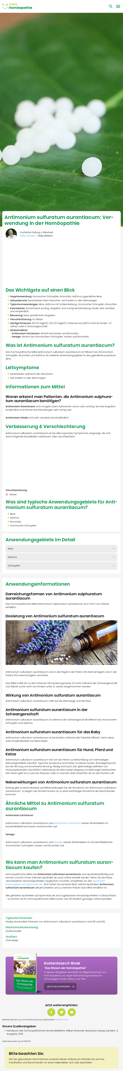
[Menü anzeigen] (118, 6)
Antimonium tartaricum (67, 823)
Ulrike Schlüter (62, 1019)
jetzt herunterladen (58, 986)
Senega (58, 842)
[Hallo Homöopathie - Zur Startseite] (17, 6)
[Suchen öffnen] (109, 6)
